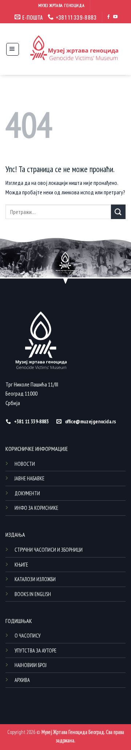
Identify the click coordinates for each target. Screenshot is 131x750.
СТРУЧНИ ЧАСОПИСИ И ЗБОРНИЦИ (49, 549)
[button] (12, 49)
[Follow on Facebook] (108, 17)
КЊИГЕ (21, 564)
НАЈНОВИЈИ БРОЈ (31, 665)
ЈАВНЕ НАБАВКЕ (29, 478)
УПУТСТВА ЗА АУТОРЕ (35, 650)
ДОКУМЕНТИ (27, 493)
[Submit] (118, 212)
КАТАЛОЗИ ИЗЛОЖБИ (35, 579)
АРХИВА (22, 679)
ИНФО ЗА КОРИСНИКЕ (36, 507)
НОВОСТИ (25, 463)
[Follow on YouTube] (115, 17)
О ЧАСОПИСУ (27, 635)
